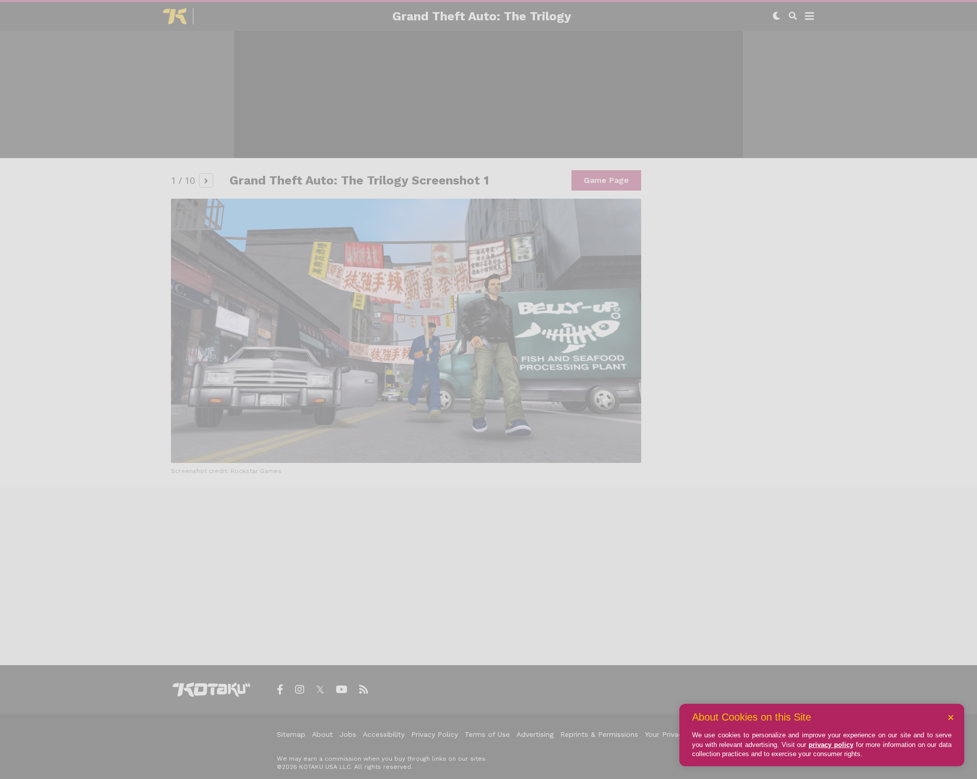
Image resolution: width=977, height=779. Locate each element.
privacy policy (831, 745)
